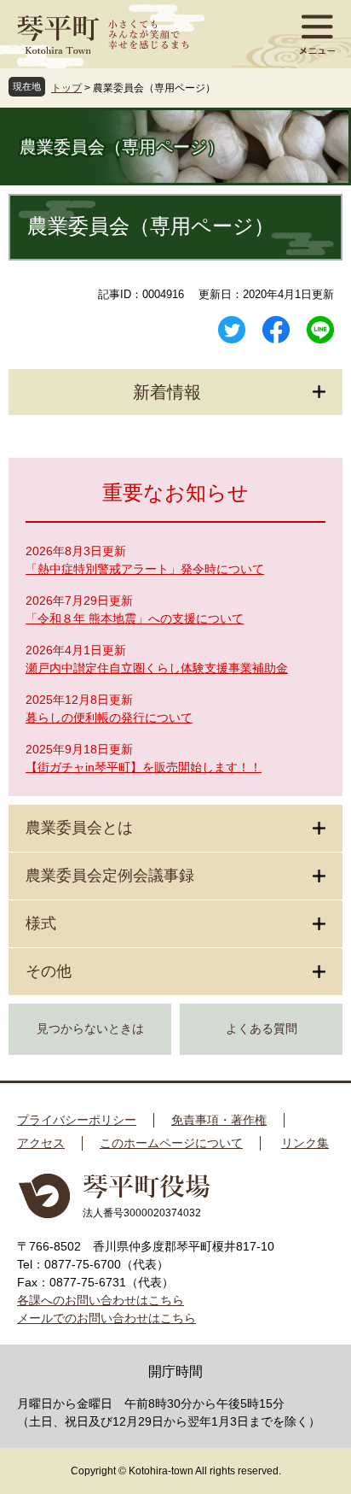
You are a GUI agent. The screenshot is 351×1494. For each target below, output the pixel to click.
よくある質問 (261, 1028)
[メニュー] (316, 34)
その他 (49, 971)
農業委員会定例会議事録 (110, 875)
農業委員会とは (79, 827)
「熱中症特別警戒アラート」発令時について (145, 569)
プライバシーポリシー (76, 1120)
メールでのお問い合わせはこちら (106, 1318)
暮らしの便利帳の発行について (109, 717)
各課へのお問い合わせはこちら (100, 1300)
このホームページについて (171, 1143)
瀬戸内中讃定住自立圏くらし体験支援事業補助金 (157, 668)
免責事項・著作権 (219, 1120)
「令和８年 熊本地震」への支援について (135, 618)
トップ (66, 88)
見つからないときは (90, 1028)
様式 (41, 923)
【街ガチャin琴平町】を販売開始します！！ (144, 767)
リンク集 (305, 1143)
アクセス (41, 1143)
